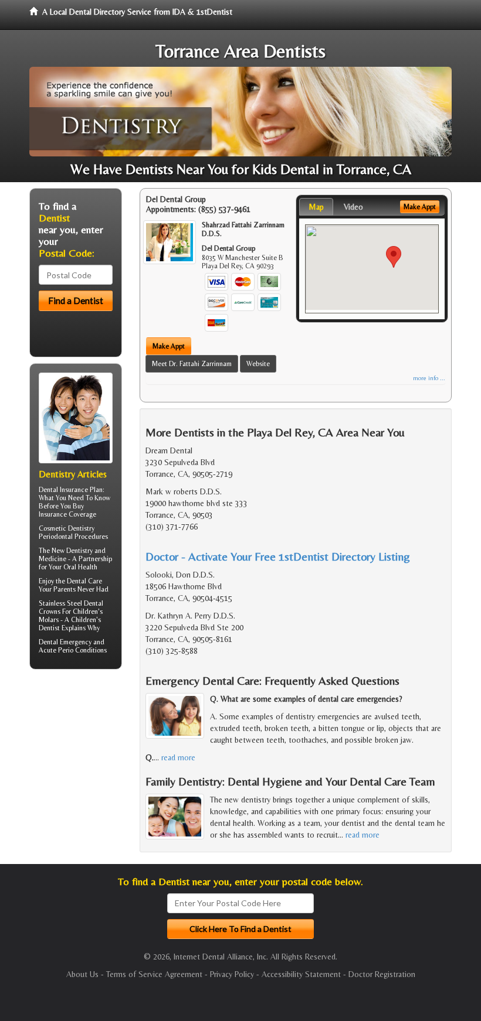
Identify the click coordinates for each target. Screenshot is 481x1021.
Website (258, 364)
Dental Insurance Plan (71, 490)
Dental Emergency (65, 642)
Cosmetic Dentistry (66, 528)
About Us (82, 974)
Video (353, 206)
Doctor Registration (381, 974)
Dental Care (84, 581)
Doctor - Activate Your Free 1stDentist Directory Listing (277, 556)
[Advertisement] (89, 769)
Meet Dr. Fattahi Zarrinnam (192, 364)
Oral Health (80, 567)
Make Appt (169, 346)
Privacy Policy (232, 974)
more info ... (429, 378)
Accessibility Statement (301, 974)
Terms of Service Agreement (154, 974)
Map (316, 206)
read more (178, 757)
